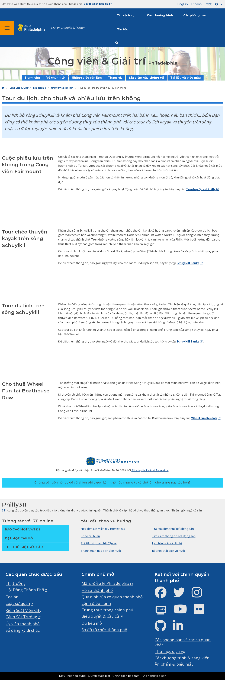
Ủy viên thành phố (23, 623)
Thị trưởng (16, 583)
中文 (209, 4)
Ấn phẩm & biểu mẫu (174, 664)
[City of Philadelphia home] (32, 28)
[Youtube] (183, 612)
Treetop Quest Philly (201, 189)
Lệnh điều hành (96, 603)
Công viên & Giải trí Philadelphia (27, 87)
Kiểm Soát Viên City (23, 610)
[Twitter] (182, 595)
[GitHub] (163, 628)
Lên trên (213, 661)
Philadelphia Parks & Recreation (150, 470)
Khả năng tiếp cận (154, 675)
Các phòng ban (194, 15)
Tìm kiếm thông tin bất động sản (173, 536)
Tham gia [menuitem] (115, 77)
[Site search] (116, 43)
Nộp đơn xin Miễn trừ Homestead (103, 529)
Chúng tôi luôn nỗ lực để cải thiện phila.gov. (112, 482)
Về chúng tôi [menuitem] (56, 77)
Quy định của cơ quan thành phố (112, 597)
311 (4, 510)
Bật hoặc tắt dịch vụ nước (168, 551)
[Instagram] (200, 595)
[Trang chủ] (3, 87)
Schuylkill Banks (188, 263)
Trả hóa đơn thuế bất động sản (173, 529)
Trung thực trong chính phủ (107, 610)
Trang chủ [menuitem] (32, 77)
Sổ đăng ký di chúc (23, 630)
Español (196, 4)
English (182, 4)
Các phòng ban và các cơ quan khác (183, 642)
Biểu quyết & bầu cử (100, 616)
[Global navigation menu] (7, 28)
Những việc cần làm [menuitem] (87, 77)
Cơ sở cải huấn (90, 536)
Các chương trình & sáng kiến (182, 658)
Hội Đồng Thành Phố (25, 590)
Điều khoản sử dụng (72, 675)
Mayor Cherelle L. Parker (68, 27)
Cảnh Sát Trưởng (21, 616)
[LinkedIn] (181, 628)
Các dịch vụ (125, 15)
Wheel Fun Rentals (204, 418)
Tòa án (12, 597)
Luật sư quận (18, 603)
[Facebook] (163, 595)
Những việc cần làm (62, 87)
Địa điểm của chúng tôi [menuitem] (146, 77)
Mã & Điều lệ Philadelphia (106, 583)
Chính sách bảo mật (125, 675)
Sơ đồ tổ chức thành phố (104, 629)
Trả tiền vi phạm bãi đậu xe (99, 543)
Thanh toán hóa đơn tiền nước (101, 551)
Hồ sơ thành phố (97, 590)
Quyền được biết (99, 675)
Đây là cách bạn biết (96, 3)
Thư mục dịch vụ (170, 651)
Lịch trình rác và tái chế (167, 543)
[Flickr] (202, 612)
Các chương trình (160, 15)
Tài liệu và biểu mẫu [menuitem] (185, 77)
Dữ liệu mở (92, 623)
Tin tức (122, 29)
